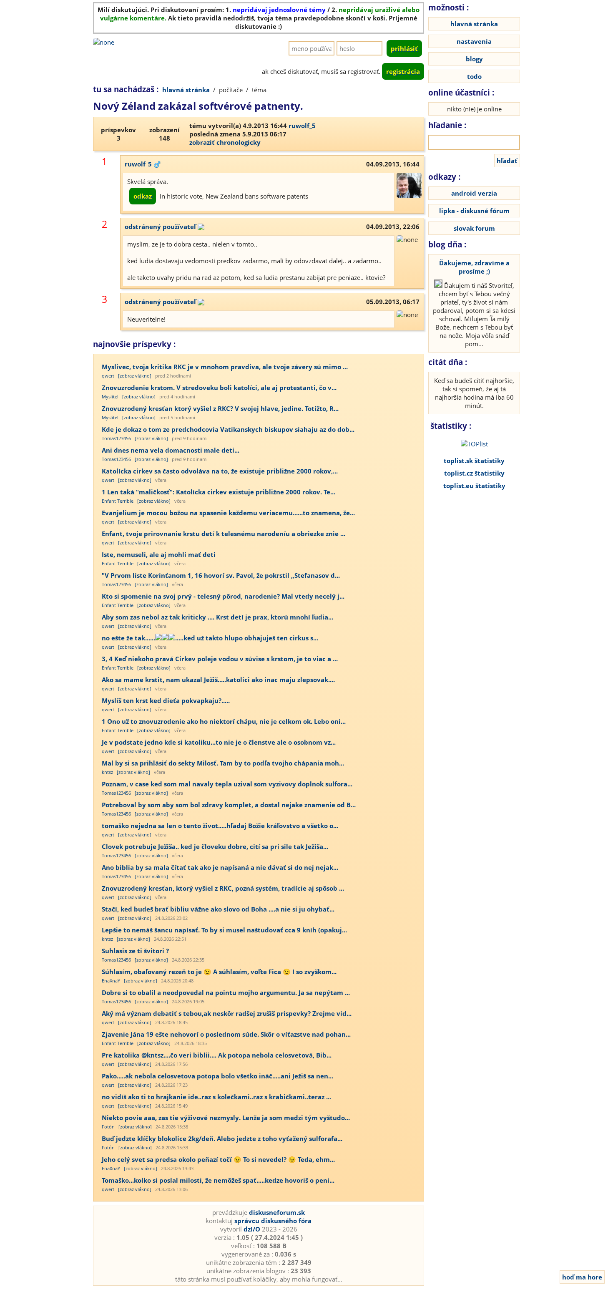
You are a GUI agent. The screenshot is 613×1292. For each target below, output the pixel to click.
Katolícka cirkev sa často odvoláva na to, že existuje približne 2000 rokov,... (220, 471)
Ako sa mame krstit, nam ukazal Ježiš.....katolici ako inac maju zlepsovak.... (218, 679)
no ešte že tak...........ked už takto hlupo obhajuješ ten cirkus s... (210, 638)
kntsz (107, 772)
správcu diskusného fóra (273, 1220)
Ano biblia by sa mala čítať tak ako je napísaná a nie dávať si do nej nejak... (220, 867)
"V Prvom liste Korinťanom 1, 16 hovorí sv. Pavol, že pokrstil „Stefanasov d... (221, 575)
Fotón (108, 1126)
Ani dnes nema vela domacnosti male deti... (170, 450)
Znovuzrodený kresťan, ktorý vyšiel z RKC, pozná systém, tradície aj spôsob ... (223, 888)
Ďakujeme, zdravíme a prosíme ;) (474, 267)
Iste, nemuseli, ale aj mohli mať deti (159, 554)
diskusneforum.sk (277, 1212)
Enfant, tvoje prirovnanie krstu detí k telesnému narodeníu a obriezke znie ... (223, 533)
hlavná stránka (186, 90)
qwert (108, 376)
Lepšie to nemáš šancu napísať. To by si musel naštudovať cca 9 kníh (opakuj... (224, 930)
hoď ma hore (582, 1277)
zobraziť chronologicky (225, 142)
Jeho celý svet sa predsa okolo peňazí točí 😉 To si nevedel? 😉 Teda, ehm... (218, 1159)
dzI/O (252, 1229)
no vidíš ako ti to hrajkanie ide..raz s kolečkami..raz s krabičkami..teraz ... (216, 1097)
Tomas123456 (116, 438)
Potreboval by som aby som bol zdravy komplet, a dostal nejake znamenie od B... (229, 805)
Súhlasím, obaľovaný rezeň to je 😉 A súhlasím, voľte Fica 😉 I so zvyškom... (219, 971)
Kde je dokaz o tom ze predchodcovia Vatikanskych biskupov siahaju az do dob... (228, 429)
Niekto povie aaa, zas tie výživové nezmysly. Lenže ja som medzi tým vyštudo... (226, 1117)
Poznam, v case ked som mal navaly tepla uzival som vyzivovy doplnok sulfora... (227, 784)
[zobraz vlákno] (134, 376)
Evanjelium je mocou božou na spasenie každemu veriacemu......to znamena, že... (228, 513)
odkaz (142, 196)
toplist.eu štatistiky (474, 485)
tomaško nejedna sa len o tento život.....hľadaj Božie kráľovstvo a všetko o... (220, 825)
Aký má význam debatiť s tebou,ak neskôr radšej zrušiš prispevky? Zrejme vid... (227, 1013)
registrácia (403, 71)
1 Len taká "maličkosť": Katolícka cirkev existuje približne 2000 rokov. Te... (218, 492)
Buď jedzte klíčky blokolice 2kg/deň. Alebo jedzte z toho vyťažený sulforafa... (222, 1138)
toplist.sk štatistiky (474, 460)
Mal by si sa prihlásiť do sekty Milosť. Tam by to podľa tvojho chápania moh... (223, 763)
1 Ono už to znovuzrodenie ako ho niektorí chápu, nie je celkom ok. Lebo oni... (224, 721)
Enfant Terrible (117, 501)
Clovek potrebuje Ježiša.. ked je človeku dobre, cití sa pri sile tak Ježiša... (215, 846)
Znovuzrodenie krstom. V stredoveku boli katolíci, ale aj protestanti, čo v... (219, 387)
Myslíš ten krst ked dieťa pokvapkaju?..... (166, 700)
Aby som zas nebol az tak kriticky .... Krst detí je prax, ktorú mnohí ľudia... (217, 617)
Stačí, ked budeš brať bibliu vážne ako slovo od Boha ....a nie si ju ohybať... (218, 909)
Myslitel (110, 396)
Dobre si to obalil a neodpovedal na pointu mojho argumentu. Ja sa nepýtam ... (226, 992)
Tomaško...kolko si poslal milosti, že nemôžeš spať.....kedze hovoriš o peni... (218, 1180)
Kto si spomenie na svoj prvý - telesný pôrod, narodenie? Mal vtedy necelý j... (223, 596)
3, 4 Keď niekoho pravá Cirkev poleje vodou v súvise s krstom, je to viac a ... (220, 659)
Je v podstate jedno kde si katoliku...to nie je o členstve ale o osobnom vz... (219, 742)
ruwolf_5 (302, 125)
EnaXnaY (111, 980)
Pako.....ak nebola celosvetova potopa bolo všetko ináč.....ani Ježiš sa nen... (217, 1076)
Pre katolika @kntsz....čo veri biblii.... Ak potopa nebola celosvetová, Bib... (217, 1055)
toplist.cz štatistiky (474, 473)
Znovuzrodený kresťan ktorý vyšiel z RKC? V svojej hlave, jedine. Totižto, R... (220, 408)
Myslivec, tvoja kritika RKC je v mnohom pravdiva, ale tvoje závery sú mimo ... (225, 367)
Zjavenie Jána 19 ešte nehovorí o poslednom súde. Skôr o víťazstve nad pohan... (226, 1034)
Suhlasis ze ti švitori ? (135, 951)
